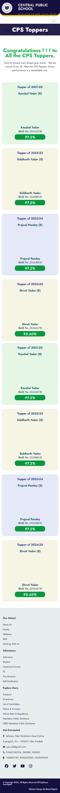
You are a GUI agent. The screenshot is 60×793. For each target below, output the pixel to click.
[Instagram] (30, 766)
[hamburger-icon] (54, 21)
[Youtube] (22, 766)
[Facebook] (6, 766)
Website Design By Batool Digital (43, 789)
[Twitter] (14, 766)
